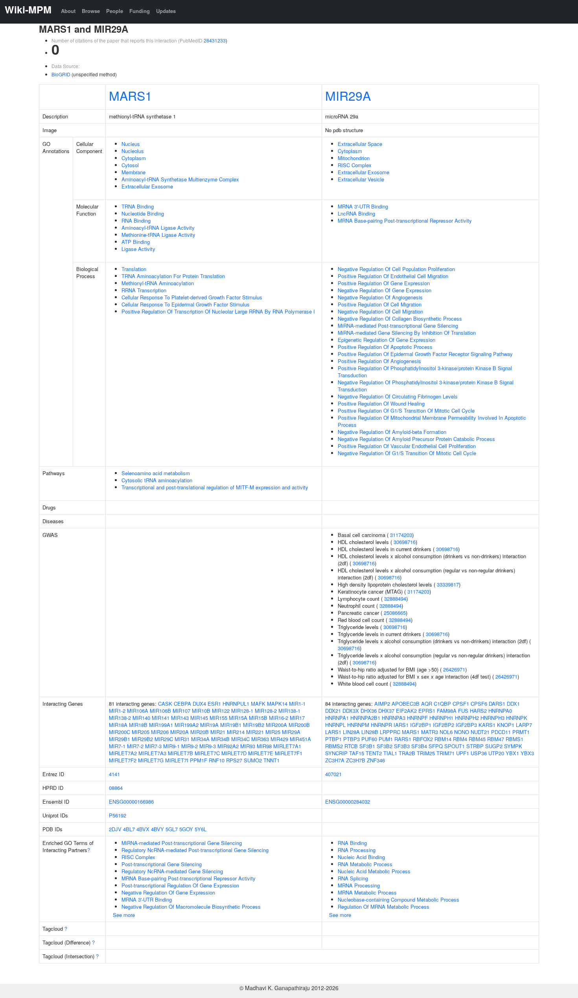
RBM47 (495, 739)
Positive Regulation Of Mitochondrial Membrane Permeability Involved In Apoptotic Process (432, 421)
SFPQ (436, 746)
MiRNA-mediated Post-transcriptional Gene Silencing (398, 325)
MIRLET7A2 (123, 753)
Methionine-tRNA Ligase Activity (158, 234)
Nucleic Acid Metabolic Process (374, 871)
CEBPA (182, 703)
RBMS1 (514, 739)
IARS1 (401, 725)
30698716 (405, 542)
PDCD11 (501, 732)
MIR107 (181, 710)
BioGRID (61, 74)
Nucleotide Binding (142, 213)
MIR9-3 (207, 746)
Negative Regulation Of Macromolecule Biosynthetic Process (191, 906)
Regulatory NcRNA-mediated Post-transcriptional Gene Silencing (195, 850)
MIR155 (218, 717)
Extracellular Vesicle (361, 179)
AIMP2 (382, 703)
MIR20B (199, 732)
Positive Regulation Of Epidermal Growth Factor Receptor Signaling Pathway (425, 354)
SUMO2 (253, 760)
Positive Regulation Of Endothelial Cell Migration (393, 276)
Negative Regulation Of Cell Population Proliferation (396, 269)
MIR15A (238, 717)
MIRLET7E (260, 753)
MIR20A (179, 732)
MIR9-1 (171, 746)
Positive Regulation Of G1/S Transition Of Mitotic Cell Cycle (406, 410)
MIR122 (221, 710)
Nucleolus (132, 151)
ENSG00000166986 (131, 801)
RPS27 (234, 760)
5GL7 (172, 829)
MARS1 (130, 95)
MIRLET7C (207, 753)
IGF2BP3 (466, 725)
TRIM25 (426, 753)
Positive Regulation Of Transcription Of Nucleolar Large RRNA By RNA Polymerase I (218, 311)
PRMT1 (521, 732)
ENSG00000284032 (347, 801)
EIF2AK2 (406, 710)
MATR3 (429, 732)
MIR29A (348, 95)
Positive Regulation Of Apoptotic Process (385, 346)
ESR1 (214, 703)
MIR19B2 (253, 725)
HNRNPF (417, 717)
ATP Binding (135, 241)
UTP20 (496, 753)
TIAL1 (390, 753)
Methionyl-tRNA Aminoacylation (157, 283)
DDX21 (333, 710)
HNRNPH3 (492, 717)
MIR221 (255, 732)
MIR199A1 (161, 725)
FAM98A (447, 710)
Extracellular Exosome (147, 186)
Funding (139, 11)
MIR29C (164, 739)
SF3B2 (384, 746)
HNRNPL (335, 725)
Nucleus (130, 144)
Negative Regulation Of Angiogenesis (380, 297)
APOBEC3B (406, 703)
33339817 (448, 584)
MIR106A (137, 710)
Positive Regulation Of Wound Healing (381, 403)
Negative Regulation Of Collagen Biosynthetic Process (400, 318)
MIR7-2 (135, 746)
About (68, 11)
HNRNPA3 (393, 717)
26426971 (454, 669)
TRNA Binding (137, 206)
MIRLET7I (176, 760)
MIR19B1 (230, 725)
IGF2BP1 (420, 725)
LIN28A (351, 732)
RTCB (351, 746)
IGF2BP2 (443, 725)
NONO (461, 732)
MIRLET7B (180, 753)
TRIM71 (445, 753)
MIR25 (272, 732)
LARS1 (333, 732)
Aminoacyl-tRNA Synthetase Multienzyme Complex (180, 179)
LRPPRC (390, 732)
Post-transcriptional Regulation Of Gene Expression (180, 885)
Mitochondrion (354, 158)
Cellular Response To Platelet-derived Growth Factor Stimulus (191, 297)
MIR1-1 (297, 703)
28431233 (215, 40)
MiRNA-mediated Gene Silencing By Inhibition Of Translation (407, 332)
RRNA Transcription (143, 290)
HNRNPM (358, 725)
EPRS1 (426, 710)
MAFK (258, 703)
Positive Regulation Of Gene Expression (384, 283)
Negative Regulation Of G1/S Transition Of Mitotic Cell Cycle (407, 453)
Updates (166, 11)
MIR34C (240, 739)
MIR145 (199, 717)
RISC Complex (355, 165)
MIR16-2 (278, 717)
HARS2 (478, 710)
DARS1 (497, 703)
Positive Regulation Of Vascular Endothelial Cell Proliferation (407, 446)
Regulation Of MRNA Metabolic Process (383, 906)
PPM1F (198, 760)
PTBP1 (333, 739)
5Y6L (200, 829)
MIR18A (118, 725)
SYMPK (513, 746)
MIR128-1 (242, 710)
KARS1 (487, 725)
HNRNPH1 (441, 717)
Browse (91, 11)
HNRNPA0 (500, 710)
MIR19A (209, 725)
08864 (116, 787)
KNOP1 (505, 725)
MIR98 (264, 746)
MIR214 (236, 732)
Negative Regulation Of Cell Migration (380, 311)
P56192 (117, 815)
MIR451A (300, 739)
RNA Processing (357, 850)
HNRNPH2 (467, 717)
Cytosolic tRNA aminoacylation (156, 480)
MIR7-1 (117, 746)
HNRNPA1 (337, 717)
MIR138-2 (120, 717)
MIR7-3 (153, 746)
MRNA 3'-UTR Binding (363, 206)
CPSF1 (461, 703)
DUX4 (199, 703)
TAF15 (356, 753)
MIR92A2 (228, 746)
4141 (114, 774)
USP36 (479, 753)
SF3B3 (402, 746)
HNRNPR (381, 725)
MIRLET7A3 (152, 753)
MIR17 (297, 717)
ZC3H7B (355, 760)
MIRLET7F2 (122, 760)
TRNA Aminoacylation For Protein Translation (173, 276)
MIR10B (201, 710)
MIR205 (140, 732)
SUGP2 (494, 746)
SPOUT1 (454, 746)
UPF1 (462, 753)
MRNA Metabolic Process (367, 892)
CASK (165, 703)
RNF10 (217, 760)
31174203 (401, 535)
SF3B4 (419, 746)
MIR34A (200, 739)
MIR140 (141, 717)
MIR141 (160, 717)
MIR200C (119, 732)
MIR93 (247, 746)
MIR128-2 (266, 710)
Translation (133, 269)
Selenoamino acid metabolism (155, 473)
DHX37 (386, 710)
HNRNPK (516, 717)
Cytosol (130, 165)
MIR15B (258, 717)
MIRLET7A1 (287, 746)
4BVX (142, 829)
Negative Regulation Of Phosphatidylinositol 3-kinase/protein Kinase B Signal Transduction (426, 385)
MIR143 (180, 717)
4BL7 (129, 829)
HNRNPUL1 (236, 703)
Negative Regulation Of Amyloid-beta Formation (392, 431)
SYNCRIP (336, 753)
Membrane (133, 172)
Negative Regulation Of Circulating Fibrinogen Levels (398, 396)
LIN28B (369, 732)
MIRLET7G (151, 760)
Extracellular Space (360, 144)
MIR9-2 (189, 746)
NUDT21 (480, 732)
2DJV (115, 829)
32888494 (395, 598)
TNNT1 (271, 760)
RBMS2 (334, 746)
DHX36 (369, 710)
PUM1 (386, 739)
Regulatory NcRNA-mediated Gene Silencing (172, 871)
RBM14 (442, 739)
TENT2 (374, 753)
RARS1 (402, 739)
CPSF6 (479, 703)
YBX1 (512, 753)
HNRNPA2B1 (365, 717)
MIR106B (160, 710)
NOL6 (446, 732)
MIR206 (160, 732)
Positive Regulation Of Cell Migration (380, 304)
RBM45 (477, 739)
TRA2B (407, 753)
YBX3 (527, 753)
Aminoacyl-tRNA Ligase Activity (158, 227)
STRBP (475, 746)
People (114, 11)
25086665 (395, 612)
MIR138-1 (289, 710)
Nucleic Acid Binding (361, 857)
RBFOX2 (423, 739)
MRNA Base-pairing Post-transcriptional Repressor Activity (405, 220)
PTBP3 (351, 739)
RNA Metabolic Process (365, 864)
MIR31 (182, 739)
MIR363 (260, 739)
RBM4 (460, 739)
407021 (333, 774)
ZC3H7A (334, 760)
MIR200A (276, 725)
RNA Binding (136, 220)
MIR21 (217, 732)
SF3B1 (367, 746)
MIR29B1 (119, 739)
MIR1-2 (117, 710)
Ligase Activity (138, 249)
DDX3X (350, 710)
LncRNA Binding (356, 213)
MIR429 (279, 739)
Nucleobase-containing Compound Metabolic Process (398, 899)
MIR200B (299, 725)
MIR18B (138, 725)
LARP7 (524, 725)
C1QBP (442, 703)
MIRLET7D (234, 753)
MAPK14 (277, 703)
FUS (463, 710)
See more (124, 915)
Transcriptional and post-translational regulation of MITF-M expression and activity (214, 487)
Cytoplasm (133, 158)
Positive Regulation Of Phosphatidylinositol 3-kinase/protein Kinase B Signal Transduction (425, 371)
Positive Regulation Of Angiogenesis (379, 361)
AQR (426, 703)
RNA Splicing (353, 878)
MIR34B (220, 739)
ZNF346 (376, 760)
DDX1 (513, 703)
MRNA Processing (359, 885)
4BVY (157, 829)
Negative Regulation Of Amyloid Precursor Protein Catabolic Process (416, 439)
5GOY (186, 829)
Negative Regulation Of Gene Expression (384, 290)
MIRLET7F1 (288, 753)
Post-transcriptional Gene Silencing (161, 864)
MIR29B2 (142, 739)
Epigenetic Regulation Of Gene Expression (386, 339)
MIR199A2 (187, 725)
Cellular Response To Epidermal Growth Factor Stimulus (185, 304)
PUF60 (369, 739)
